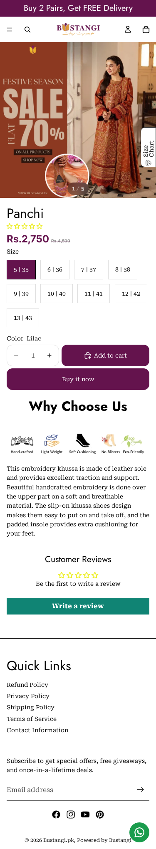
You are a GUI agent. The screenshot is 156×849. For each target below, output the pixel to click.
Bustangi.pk (58, 840)
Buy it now (78, 379)
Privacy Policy (28, 696)
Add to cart (110, 355)
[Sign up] (140, 789)
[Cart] (146, 29)
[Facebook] (56, 814)
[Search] (27, 29)
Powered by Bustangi (104, 840)
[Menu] (9, 29)
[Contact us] (139, 832)
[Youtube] (85, 814)
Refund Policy (27, 684)
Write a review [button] (78, 606)
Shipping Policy (30, 707)
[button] (24, 226)
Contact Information (37, 730)
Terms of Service (32, 719)
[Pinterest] (100, 814)
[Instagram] (71, 814)
